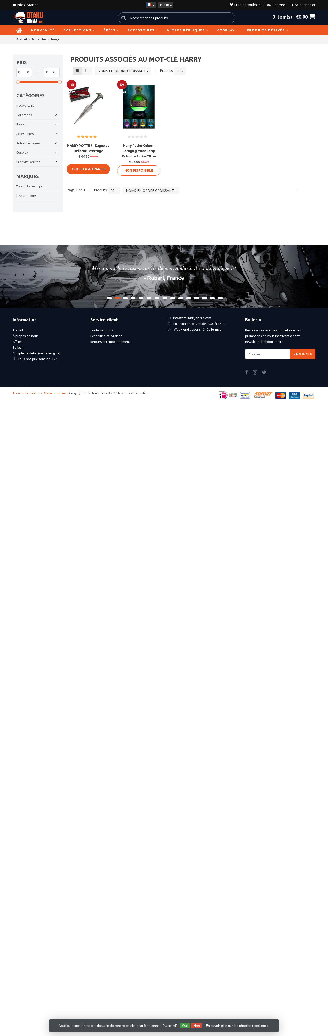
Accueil (18, 330)
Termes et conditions (27, 393)
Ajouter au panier (88, 169)
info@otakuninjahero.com (192, 318)
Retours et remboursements (111, 341)
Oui (185, 1026)
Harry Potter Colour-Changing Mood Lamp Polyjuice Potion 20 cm (139, 151)
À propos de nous (26, 336)
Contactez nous (101, 330)
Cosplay (226, 30)
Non (197, 1026)
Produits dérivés (266, 30)
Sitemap (62, 393)
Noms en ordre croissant (122, 71)
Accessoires (141, 30)
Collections (77, 30)
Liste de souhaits (247, 4)
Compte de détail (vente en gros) (36, 353)
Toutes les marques (30, 186)
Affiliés (18, 341)
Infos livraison (27, 4)
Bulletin (18, 347)
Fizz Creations (26, 195)
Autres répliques (186, 30)
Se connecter (305, 4)
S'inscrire (278, 4)
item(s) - (290, 16)
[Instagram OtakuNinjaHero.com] (257, 373)
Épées (109, 30)
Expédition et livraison (106, 336)
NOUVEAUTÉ (43, 30)
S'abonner (302, 354)
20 (178, 71)
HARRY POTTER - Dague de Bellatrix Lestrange (88, 148)
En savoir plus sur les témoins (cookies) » (237, 1026)
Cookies (49, 393)
